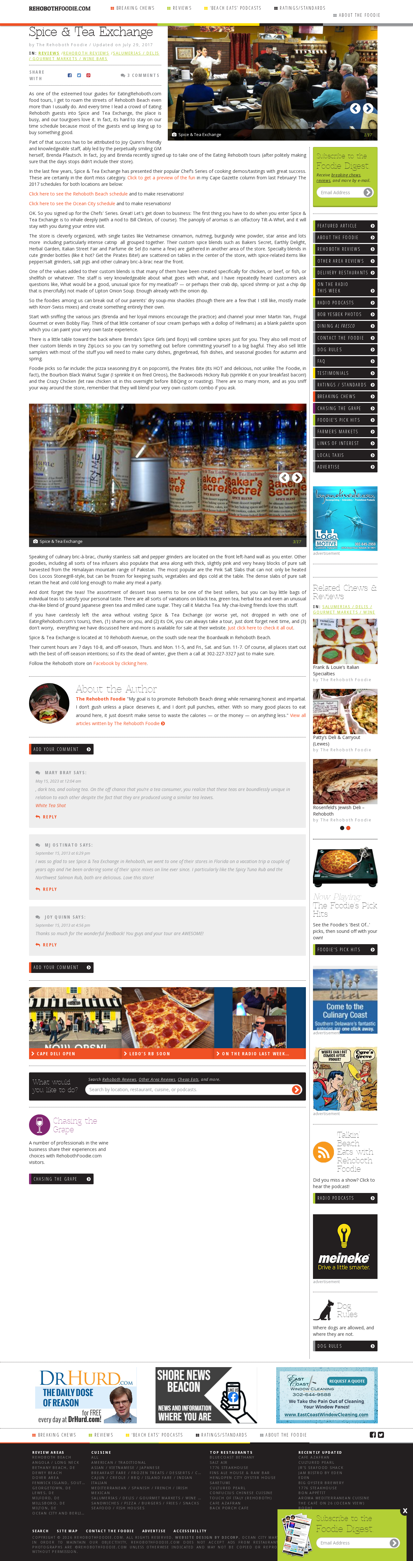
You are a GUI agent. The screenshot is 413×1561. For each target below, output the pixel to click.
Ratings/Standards (303, 8)
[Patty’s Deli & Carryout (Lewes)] (345, 711)
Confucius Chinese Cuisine (241, 1493)
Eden (304, 1478)
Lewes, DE (43, 1493)
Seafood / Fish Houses (118, 1508)
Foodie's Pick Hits (338, 949)
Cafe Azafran (225, 1503)
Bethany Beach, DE (54, 1468)
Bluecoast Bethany (232, 1457)
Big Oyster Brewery (321, 1483)
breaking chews (345, 174)
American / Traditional (118, 1463)
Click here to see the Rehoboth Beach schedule (78, 194)
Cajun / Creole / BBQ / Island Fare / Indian (142, 1478)
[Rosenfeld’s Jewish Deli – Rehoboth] (345, 781)
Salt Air (219, 1463)
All (94, 1457)
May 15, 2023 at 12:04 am (58, 781)
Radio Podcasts (335, 1198)
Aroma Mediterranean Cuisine (334, 1498)
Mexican (100, 1493)
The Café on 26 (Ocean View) (331, 1503)
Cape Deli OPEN (55, 1053)
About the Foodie (360, 15)
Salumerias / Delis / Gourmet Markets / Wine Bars (344, 612)
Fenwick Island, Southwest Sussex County (82, 1483)
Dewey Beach (47, 1473)
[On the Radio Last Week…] (260, 1018)
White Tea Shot (50, 805)
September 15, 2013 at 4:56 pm (62, 925)
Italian (99, 1483)
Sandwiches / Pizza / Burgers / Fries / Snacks (145, 1503)
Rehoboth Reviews (86, 53)
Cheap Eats (188, 1079)
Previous (356, 106)
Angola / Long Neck (55, 1463)
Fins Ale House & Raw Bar (240, 1473)
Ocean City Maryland (266, 1537)
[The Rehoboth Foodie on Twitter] (381, 1434)
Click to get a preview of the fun (161, 177)
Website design (194, 1537)
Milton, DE (44, 1508)
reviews (323, 180)
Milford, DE (46, 1498)
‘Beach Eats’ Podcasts (236, 8)
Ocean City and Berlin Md (62, 1513)
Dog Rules (329, 1346)
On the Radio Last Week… (255, 1053)
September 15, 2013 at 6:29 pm (62, 853)
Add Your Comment (56, 749)
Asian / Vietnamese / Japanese (125, 1468)
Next (369, 106)
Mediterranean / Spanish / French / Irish (139, 1488)
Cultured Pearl (228, 1488)
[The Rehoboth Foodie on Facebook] (373, 1434)
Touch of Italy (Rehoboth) (241, 1498)
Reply (50, 817)
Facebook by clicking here (120, 663)
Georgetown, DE (51, 1488)
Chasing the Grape (56, 1179)
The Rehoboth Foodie (346, 679)
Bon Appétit (312, 1493)
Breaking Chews (135, 8)
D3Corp (230, 1537)
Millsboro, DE (48, 1503)
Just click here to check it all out (260, 628)
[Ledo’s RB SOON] (168, 1018)
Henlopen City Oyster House (243, 1478)
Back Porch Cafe (229, 1508)
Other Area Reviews (157, 1079)
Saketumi (220, 1483)
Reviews (182, 8)
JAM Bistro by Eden (320, 1473)
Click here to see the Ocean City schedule (72, 203)
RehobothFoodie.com (98, 1537)
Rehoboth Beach (52, 1457)
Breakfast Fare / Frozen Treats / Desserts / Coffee (151, 1473)
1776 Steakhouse (229, 1468)
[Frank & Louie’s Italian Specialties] (345, 641)
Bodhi (305, 1508)
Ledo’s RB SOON (149, 1053)
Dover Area (45, 1478)
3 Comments (143, 75)
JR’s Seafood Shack (321, 1468)
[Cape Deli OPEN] (75, 1018)
